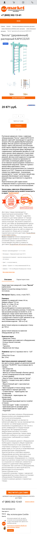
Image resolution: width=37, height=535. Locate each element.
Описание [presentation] (8, 279)
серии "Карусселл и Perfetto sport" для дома (13, 28)
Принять (10, 530)
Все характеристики (9, 272)
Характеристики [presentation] (23, 279)
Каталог (9, 26)
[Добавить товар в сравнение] (17, 130)
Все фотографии (18, 98)
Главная (3, 26)
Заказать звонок (29, 501)
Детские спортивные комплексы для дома (23, 26)
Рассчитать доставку (18, 492)
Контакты (5, 516)
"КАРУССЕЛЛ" (13, 193)
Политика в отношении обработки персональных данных (17, 526)
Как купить (5, 511)
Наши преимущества (8, 509)
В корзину (18, 126)
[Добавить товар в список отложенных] (20, 130)
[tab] (8, 279)
